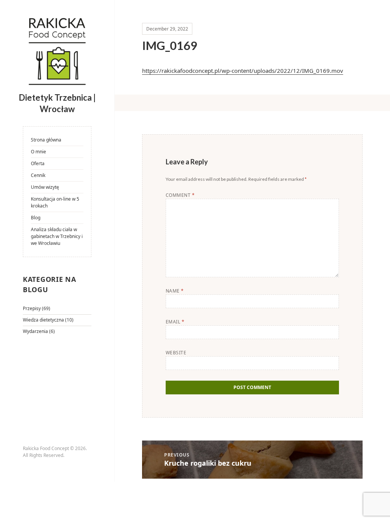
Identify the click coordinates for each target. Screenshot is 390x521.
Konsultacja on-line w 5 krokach (55, 202)
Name (175, 291)
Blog (35, 217)
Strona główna (46, 140)
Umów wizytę (45, 187)
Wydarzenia (35, 331)
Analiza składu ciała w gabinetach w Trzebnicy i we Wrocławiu (57, 236)
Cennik (38, 175)
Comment (180, 195)
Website (176, 352)
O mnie (38, 151)
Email (175, 321)
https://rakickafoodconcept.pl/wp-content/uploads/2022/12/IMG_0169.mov (242, 70)
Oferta (38, 163)
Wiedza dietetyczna (43, 320)
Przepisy (32, 308)
